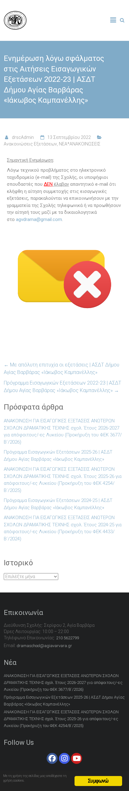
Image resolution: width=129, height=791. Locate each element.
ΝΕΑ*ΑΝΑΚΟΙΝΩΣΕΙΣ (80, 143)
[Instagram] (64, 758)
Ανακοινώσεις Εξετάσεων (30, 143)
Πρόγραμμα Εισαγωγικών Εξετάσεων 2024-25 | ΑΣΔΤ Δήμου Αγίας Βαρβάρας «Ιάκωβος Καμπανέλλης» (58, 504)
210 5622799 (67, 638)
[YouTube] (76, 758)
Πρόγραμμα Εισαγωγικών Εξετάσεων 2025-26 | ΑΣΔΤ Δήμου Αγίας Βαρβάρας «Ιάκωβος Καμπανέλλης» (58, 455)
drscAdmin (23, 137)
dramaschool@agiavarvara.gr (44, 645)
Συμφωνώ (98, 781)
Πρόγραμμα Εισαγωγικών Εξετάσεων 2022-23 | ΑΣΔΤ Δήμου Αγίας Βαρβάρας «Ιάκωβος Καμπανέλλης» (62, 386)
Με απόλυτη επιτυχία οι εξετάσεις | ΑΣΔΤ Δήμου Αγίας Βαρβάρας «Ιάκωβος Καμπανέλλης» (61, 368)
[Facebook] (52, 758)
